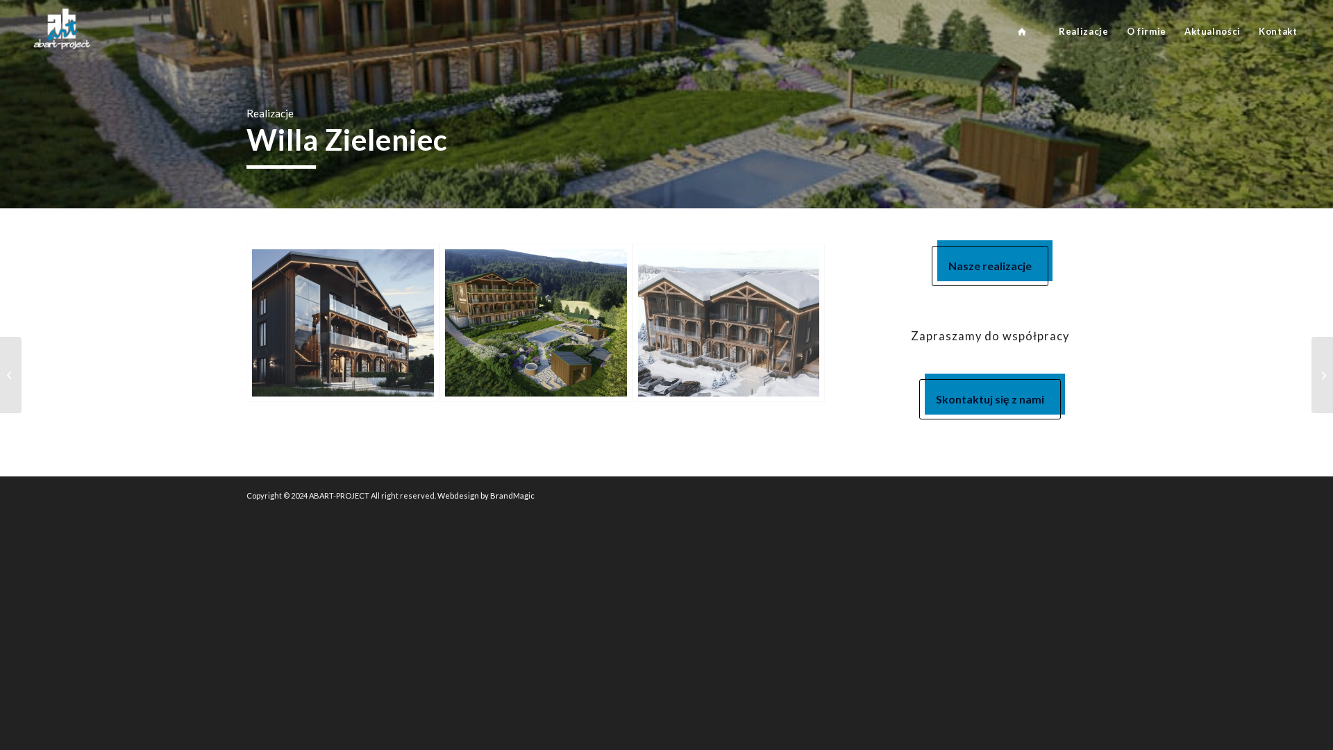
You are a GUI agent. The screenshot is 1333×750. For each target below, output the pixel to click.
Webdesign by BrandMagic (486, 495)
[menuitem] (1022, 31)
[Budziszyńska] (11, 375)
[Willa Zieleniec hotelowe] (342, 323)
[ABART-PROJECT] (1022, 31)
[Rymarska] (1322, 375)
